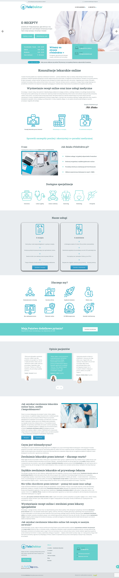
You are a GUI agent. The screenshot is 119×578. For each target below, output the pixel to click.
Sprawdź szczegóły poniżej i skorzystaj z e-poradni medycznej (59, 138)
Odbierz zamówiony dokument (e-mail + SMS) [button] (79, 172)
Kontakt (49, 553)
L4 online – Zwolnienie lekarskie (55, 548)
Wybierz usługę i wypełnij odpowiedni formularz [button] (81, 156)
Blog (48, 558)
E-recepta (49, 550)
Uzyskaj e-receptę (27, 36)
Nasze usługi (26, 560)
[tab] (79, 156)
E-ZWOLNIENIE (80, 7)
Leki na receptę (51, 555)
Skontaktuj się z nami (42, 36)
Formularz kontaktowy (90, 329)
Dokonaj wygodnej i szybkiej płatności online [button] (79, 161)
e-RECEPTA (91, 7)
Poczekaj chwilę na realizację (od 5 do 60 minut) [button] (80, 167)
